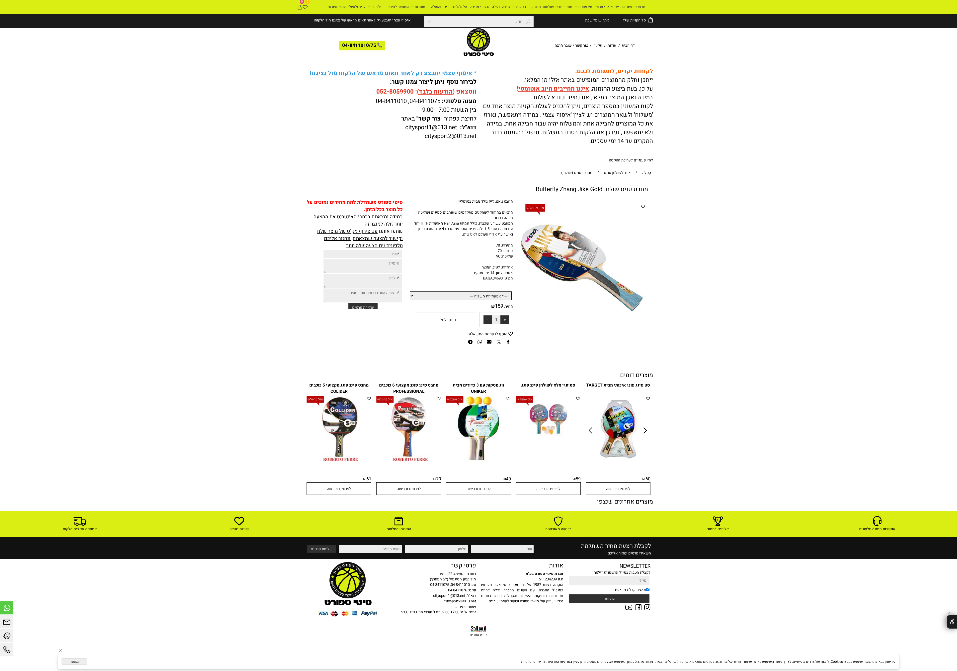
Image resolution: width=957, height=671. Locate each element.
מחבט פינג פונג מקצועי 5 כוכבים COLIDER (339, 388)
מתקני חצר (564, 6)
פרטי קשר (463, 565)
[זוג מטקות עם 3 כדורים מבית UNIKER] (478, 459)
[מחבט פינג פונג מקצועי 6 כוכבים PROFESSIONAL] (408, 459)
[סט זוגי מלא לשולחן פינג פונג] (548, 435)
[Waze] (6, 637)
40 (508, 479)
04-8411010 (391, 101)
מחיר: (508, 306)
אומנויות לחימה (398, 6)
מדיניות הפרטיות (533, 661)
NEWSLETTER (635, 566)
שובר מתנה (563, 45)
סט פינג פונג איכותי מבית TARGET (618, 385)
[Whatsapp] (6, 609)
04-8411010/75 (359, 45)
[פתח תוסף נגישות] (952, 622)
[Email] (6, 623)
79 (438, 479)
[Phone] (6, 651)
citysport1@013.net (431, 127)
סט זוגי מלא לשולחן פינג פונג (548, 385)
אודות (612, 45)
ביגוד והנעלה (440, 6)
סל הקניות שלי (634, 20)
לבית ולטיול (357, 6)
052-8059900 (395, 91)
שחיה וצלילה (501, 6)
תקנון (598, 45)
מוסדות (420, 6)
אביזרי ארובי (604, 6)
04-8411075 (424, 101)
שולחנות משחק (542, 6)
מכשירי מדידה (480, 6)
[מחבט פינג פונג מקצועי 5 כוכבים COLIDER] (339, 459)
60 (647, 479)
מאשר (74, 662)
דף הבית (628, 45)
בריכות (521, 6)
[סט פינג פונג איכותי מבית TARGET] (618, 460)
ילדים (377, 6)
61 (368, 479)
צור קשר (581, 45)
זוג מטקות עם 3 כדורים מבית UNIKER (478, 388)
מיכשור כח (584, 6)
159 (499, 306)
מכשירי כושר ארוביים (630, 6)
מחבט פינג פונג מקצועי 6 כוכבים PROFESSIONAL (408, 388)
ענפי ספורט (337, 6)
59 (578, 479)
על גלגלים (460, 6)
